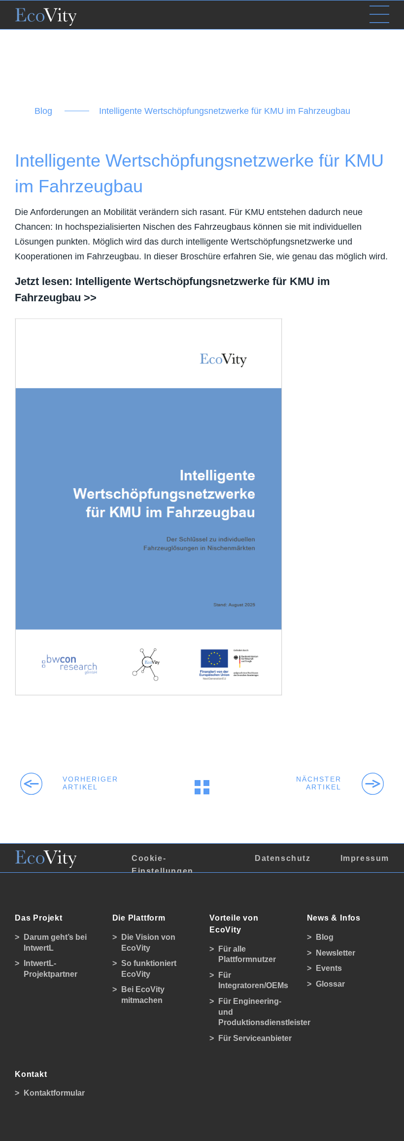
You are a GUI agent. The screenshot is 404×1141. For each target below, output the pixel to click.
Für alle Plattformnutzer (247, 954)
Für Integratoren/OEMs (253, 980)
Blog (43, 111)
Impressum (364, 858)
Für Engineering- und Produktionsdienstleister (255, 1012)
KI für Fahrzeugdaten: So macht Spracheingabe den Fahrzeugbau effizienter (77, 783)
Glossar (330, 984)
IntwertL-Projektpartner (50, 968)
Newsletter (335, 953)
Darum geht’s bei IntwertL (55, 942)
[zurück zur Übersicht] (202, 787)
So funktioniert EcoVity (148, 968)
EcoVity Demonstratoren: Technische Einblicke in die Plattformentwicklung (327, 783)
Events (329, 968)
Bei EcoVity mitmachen (143, 994)
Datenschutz (283, 858)
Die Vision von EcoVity (148, 942)
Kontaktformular (54, 1093)
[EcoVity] (45, 14)
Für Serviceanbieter (255, 1038)
